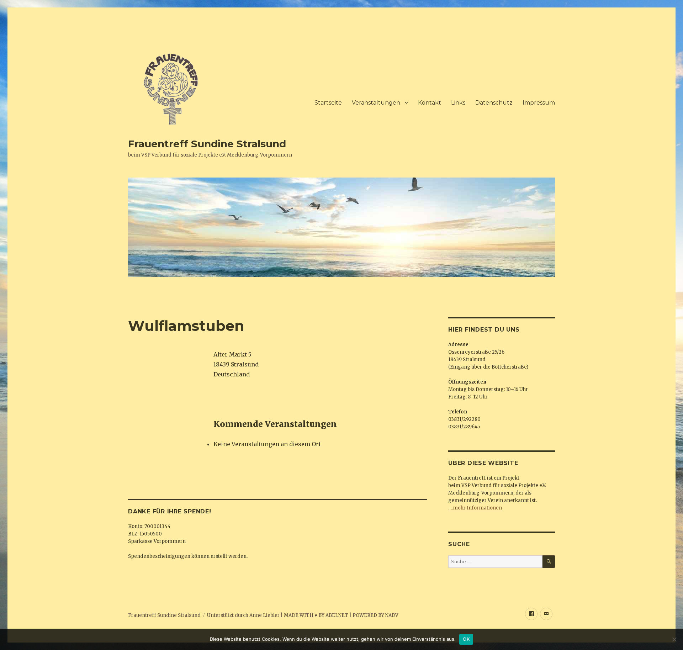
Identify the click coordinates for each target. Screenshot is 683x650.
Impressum (539, 102)
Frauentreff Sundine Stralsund (207, 144)
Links (458, 102)
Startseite (328, 102)
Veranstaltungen (376, 102)
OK (466, 639)
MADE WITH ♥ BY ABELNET (316, 615)
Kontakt (429, 102)
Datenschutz (494, 102)
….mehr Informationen (475, 508)
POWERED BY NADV (375, 615)
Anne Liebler (264, 615)
